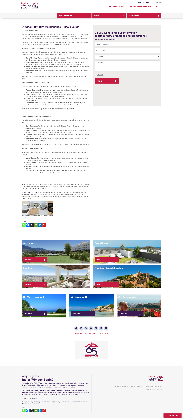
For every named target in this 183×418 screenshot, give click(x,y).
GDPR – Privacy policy (137, 386)
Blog (106, 333)
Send (99, 81)
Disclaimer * (125, 386)
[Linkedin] (40, 225)
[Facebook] (28, 225)
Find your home (65, 15)
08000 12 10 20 (127, 6)
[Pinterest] (44, 225)
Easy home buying (90, 333)
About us (78, 333)
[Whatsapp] (24, 225)
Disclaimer (100, 75)
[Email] (36, 225)
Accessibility (117, 386)
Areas (96, 15)
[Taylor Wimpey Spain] (38, 7)
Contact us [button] (172, 416)
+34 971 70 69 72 (154, 6)
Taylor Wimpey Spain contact (154, 386)
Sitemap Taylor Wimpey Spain (153, 389)
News (101, 333)
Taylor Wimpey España (31, 192)
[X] (32, 225)
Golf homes (134, 15)
